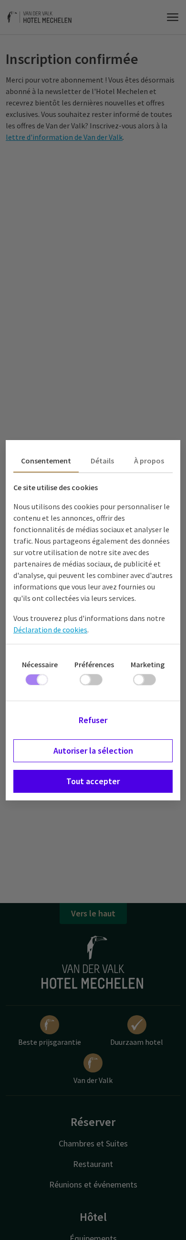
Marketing (148, 664)
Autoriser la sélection (93, 750)
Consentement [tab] (46, 460)
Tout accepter (93, 781)
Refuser (93, 720)
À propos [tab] (149, 460)
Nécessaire (40, 664)
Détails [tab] (102, 460)
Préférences (94, 664)
